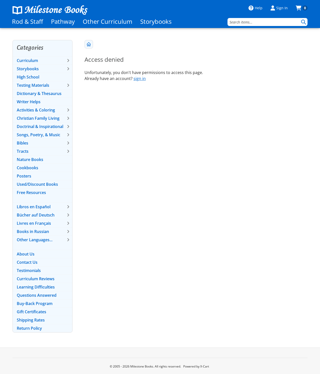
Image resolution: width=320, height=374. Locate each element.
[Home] (50, 10)
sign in (140, 78)
